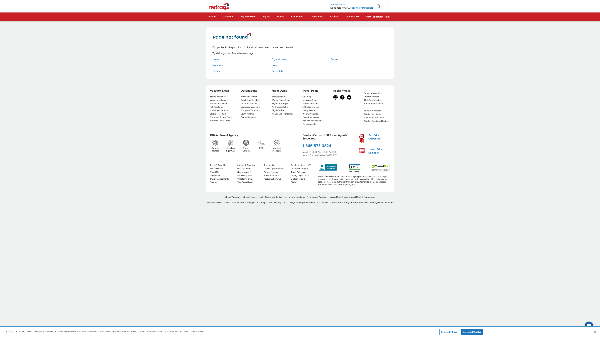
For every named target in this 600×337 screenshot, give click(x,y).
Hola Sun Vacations (373, 100)
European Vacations (250, 110)
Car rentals (277, 71)
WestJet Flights (278, 97)
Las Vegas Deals (309, 100)
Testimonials (269, 165)
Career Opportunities (274, 169)
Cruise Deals (335, 197)
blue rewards (244, 172)
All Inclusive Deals (310, 107)
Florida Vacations (310, 104)
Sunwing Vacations (373, 93)
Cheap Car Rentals (273, 197)
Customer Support (299, 169)
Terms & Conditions (219, 165)
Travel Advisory (298, 172)
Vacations (228, 16)
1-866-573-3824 (337, 4)
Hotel (260, 197)
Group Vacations (310, 124)
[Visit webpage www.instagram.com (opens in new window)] (335, 97)
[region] (300, 332)
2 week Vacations (310, 117)
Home (212, 16)
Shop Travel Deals (245, 182)
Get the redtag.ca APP (301, 165)
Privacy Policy (216, 169)
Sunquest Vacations (373, 111)
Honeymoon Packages (312, 121)
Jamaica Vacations (249, 104)
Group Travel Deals (352, 197)
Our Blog (306, 97)
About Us (214, 172)
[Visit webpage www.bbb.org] (327, 167)
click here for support (361, 8)
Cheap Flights (249, 197)
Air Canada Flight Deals (282, 114)
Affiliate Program (244, 179)
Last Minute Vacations (295, 197)
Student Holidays (218, 114)
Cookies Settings (449, 332)
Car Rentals (297, 16)
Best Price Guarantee (374, 137)
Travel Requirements (219, 179)
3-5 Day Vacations (310, 114)
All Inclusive (352, 16)
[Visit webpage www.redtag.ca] (349, 97)
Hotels (280, 16)
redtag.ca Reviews (272, 179)
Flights (266, 16)
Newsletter (215, 175)
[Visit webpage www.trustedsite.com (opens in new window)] (380, 167)
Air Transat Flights (280, 107)
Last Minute (317, 16)
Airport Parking (271, 172)
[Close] (595, 331)
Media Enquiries (244, 175)
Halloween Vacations (220, 110)
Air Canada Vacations (374, 118)
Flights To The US (279, 110)
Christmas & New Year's (221, 117)
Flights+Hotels (279, 59)
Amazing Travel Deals (220, 121)
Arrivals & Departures (247, 165)
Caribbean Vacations (250, 107)
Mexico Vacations (249, 97)
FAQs (293, 182)
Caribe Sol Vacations (373, 104)
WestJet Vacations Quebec (376, 121)
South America (247, 114)
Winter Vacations (218, 100)
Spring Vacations (218, 97)
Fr (388, 6)
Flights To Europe (280, 104)
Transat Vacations (372, 97)
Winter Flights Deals (281, 100)
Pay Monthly (369, 197)
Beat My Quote (244, 169)
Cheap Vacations (232, 197)
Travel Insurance (271, 175)
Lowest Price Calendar (375, 151)
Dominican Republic (250, 100)
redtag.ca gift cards (300, 175)
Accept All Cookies (472, 332)
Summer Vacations (218, 104)
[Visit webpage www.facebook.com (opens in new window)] (342, 97)
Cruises (334, 16)
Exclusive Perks (298, 179)
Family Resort (308, 110)
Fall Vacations (216, 107)
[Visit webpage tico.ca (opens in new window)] (354, 168)
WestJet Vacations (372, 114)
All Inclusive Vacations (317, 197)
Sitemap (213, 182)
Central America (248, 117)
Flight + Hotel (247, 16)
